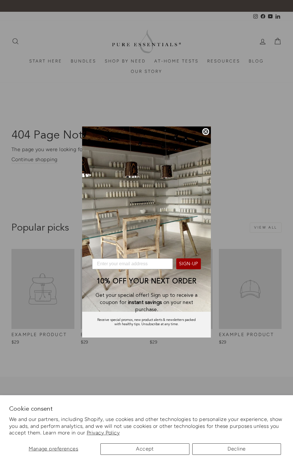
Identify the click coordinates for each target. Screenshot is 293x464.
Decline (236, 449)
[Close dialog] (206, 131)
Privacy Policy (103, 433)
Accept (145, 449)
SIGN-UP (188, 264)
